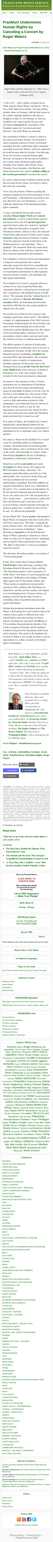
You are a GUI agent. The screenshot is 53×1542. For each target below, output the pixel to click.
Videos (34, 13)
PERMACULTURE (9, 1377)
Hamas (46, 1081)
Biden (8, 1052)
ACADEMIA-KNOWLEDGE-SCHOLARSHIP (18, 1300)
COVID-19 (23, 1061)
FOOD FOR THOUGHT (11, 1421)
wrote (30, 553)
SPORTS (5, 1415)
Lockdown (10, 1105)
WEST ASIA (6, 1297)
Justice (9, 1101)
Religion (23, 1125)
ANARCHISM (7, 1374)
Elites (30, 1070)
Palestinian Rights (34, 755)
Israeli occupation (23, 1098)
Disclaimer (6, 1504)
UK (4, 1138)
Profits (30, 1123)
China (21, 1054)
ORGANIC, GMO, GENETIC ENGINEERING (18, 1332)
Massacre (20, 1105)
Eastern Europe (30, 1067)
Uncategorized (7, 1445)
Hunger (7, 1088)
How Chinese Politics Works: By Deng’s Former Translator (24, 970)
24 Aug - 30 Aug (26, 907)
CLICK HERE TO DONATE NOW (26, 880)
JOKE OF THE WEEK (10, 1433)
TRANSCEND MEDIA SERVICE (26, 2)
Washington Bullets (17, 734)
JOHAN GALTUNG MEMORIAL (14, 1164)
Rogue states (44, 1125)
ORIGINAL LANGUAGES (11, 1436)
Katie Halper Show (28, 656)
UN (18, 1138)
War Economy (30, 1144)
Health (6, 1084)
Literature (43, 1102)
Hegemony (16, 1084)
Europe (27, 1073)
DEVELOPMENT (8, 1371)
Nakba (13, 1110)
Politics (13, 1122)
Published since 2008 (26, 1538)
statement (7, 237)
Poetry (5, 1123)
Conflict (30, 1057)
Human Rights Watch (22, 215)
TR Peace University (10, 1023)
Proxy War (39, 1122)
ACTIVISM (6, 1223)
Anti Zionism (20, 1050)
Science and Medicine (31, 1128)
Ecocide (42, 1067)
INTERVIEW (6, 1359)
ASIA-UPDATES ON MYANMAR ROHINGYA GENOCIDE (23, 1247)
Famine (7, 1075)
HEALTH (5, 1321)
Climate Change (31, 1055)
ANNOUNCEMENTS (10, 1176)
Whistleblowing (34, 1147)
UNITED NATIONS (9, 1294)
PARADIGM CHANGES (11, 1329)
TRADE (5, 1368)
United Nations (29, 1137)
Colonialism (19, 1058)
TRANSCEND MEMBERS (12, 1197)
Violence (28, 1141)
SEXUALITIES (7, 1400)
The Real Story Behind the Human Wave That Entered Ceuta (25, 850)
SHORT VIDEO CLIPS (10, 1442)
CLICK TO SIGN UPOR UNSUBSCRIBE (26, 922)
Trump (46, 1134)
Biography (27, 1052)
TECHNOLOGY (8, 1214)
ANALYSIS (6, 1208)
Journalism (43, 1099)
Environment (40, 1069)
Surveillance (29, 1134)
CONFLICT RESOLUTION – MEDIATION (17, 1188)
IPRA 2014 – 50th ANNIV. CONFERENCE (18, 1451)
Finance (21, 1075)
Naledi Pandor (10, 565)
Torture (38, 1134)
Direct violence (15, 1066)
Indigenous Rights (40, 1087)
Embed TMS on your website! (26, 1525)
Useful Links (7, 1498)
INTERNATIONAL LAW (11, 1285)
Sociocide (15, 1131)
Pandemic (25, 1119)
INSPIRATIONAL (8, 1418)
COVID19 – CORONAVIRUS (13, 1409)
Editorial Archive (8, 982)
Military (8, 1107)
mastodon (12, 770)
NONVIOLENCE (8, 1194)
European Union (39, 1072)
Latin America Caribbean (26, 1102)
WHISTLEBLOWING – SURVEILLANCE (17, 1324)
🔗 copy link (10, 776)
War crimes (16, 1144)
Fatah (13, 1075)
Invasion (18, 1096)
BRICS (35, 1052)
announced (19, 124)
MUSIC (5, 1392)
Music (6, 755)
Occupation (26, 1113)
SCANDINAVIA (8, 1288)
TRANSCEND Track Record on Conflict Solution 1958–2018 (25, 1005)
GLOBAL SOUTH (8, 1267)
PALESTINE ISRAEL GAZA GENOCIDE (17, 1282)
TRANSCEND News (10, 1167)
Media (29, 1104)
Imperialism (19, 1087)
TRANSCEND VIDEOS (11, 1170)
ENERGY (5, 1244)
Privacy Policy (7, 1507)
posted (32, 516)
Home (4, 13)
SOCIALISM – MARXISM (11, 1312)
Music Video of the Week (11, 1454)
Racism (14, 1125)
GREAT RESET (8, 1362)
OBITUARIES (7, 1430)
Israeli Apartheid (42, 1096)
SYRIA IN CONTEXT (10, 1291)
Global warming (34, 1081)
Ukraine (11, 1138)
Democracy (44, 1064)
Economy (22, 1070)
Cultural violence (29, 1064)
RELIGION (6, 1350)
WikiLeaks (17, 1151)
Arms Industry (33, 1049)
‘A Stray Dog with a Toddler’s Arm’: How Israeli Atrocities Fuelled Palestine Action (26, 864)
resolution (36, 354)
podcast (33, 660)
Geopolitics (19, 1081)
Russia (6, 1128)
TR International (8, 1017)
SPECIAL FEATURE (10, 1347)
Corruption (11, 1061)
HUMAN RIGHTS (8, 1211)
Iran (24, 1096)
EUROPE (35, 42)
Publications (7, 987)
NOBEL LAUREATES (10, 1185)
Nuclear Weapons (12, 1113)
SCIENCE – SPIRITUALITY (12, 1412)
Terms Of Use (7, 1501)
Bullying (43, 1052)
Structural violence (12, 1134)
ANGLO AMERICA (9, 1229)
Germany (35, 751)
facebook (29, 770)
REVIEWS (6, 1335)
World (26, 1150)
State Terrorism (40, 1131)
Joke (35, 1099)
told (40, 482)
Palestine (38, 1116)
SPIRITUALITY (7, 1424)
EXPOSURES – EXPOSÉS (12, 1315)
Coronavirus (43, 1057)
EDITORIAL (6, 1161)
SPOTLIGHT (7, 1273)
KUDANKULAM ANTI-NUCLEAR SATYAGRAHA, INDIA (23, 1380)
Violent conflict (42, 1141)
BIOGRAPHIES (8, 1179)
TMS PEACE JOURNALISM (12, 1182)
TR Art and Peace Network (12, 1020)
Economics (11, 1070)
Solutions (25, 1131)
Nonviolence (31, 1110)
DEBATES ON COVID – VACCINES (15, 1341)
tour (16, 109)
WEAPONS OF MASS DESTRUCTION (16, 1200)
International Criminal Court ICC (21, 1093)
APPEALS (6, 1276)
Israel (44, 751)
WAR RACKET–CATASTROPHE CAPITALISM (19, 1238)
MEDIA (4, 1265)
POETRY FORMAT (9, 1427)
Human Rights (41, 1084)
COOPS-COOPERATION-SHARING (15, 1191)
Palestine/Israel (17, 755)
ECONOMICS (7, 1365)
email (26, 764)
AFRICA (5, 1220)
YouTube (19, 660)
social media (27, 463)
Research (32, 1125)
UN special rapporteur (35, 222)
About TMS (43, 13)
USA (42, 1138)
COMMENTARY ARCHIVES (12, 1448)
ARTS (4, 1356)
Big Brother (17, 1052)
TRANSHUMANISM (9, 1353)
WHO (44, 1147)
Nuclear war (43, 1111)
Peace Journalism (23, 13)
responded (19, 532)
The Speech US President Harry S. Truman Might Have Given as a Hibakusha (23, 1481)
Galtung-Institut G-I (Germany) (13, 1035)
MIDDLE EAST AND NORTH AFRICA (16, 1279)
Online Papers (7, 985)
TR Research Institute (10, 1029)
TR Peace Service (9, 1026)
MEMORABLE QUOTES (11, 1226)
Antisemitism (24, 751)
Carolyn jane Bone (9, 1465)
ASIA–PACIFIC (7, 1241)
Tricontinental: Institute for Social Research (28, 714)
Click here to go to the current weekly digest (24, 836)
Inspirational (17, 1090)
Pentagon (43, 1119)
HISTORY (6, 1318)
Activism (12, 751)
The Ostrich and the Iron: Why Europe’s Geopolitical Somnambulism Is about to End (27, 857)
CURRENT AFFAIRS (10, 1397)
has (40, 286)
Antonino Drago (8, 1484)
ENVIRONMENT (8, 1309)
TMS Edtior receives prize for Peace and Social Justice (23, 1002)
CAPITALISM (7, 1306)
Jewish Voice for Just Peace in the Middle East (26, 368)
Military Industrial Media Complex (28, 1108)
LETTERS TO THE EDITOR (12, 1403)
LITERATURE (7, 1389)
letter (19, 390)
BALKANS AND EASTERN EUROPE (16, 1250)
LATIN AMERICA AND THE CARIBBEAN (17, 1270)
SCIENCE (6, 1344)
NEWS (4, 1232)
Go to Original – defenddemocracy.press (22, 743)
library (41, 620)
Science (15, 1128)
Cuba (17, 1064)
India (29, 1088)
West (9, 1147)
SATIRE (5, 1338)
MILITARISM (7, 1205)
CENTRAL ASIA (8, 1259)
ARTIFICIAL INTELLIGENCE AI (14, 1303)
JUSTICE (5, 1235)
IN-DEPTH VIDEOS (9, 1439)
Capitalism (11, 1054)
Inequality (7, 1090)
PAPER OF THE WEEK (11, 1173)
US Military (16, 1141)
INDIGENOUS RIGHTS (11, 1327)
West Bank (19, 1147)
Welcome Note (7, 990)
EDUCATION (7, 1256)
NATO (21, 1110)
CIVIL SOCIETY (8, 1394)
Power (22, 1122)
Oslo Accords (25, 1117)
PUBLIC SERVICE (9, 1383)
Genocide (29, 1078)
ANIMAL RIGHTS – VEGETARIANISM (16, 1406)
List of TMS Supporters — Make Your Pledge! (26, 894)
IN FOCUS (6, 1217)
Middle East (40, 1104)
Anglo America (32, 1046)
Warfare (43, 1144)
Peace (34, 1119)
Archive (11, 13)
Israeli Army (8, 1099)
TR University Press (9, 1032)
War (7, 1144)
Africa (20, 1047)
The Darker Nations (27, 728)
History (28, 1084)
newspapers (8, 466)
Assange (45, 1050)
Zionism (35, 1150)
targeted (19, 455)
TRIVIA (4, 1386)
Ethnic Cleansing (14, 1072)
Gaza (18, 1078)
